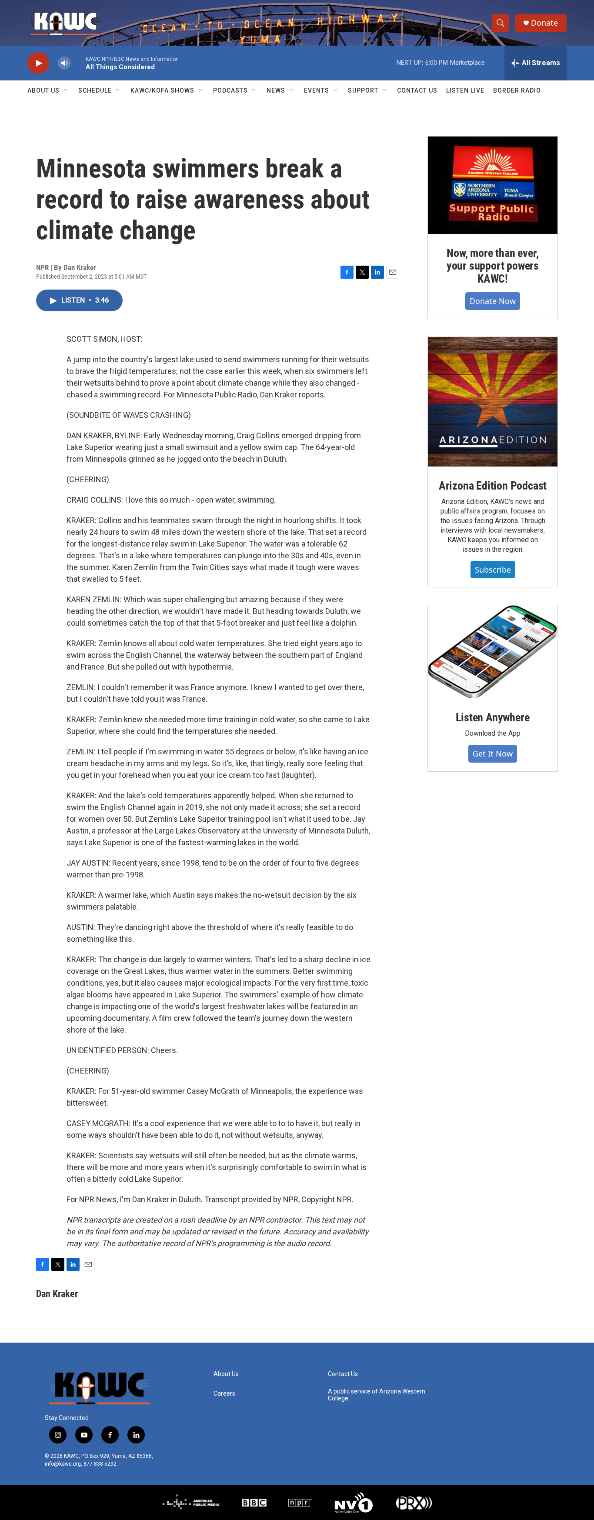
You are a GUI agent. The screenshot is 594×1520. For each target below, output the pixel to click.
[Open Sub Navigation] (66, 90)
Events (316, 90)
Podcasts (230, 90)
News (276, 90)
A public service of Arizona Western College (376, 1395)
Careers (224, 1393)
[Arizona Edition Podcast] (492, 402)
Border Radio (517, 90)
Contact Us (417, 90)
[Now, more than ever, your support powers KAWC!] (492, 185)
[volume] (64, 63)
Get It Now (493, 753)
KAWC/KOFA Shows (162, 90)
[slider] (78, 62)
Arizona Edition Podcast (493, 485)
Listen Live (465, 90)
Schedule (95, 90)
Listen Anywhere (492, 717)
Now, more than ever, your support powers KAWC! (493, 266)
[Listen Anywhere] (492, 651)
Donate (544, 22)
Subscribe (493, 569)
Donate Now (493, 301)
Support (363, 90)
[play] (38, 63)
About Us (43, 90)
